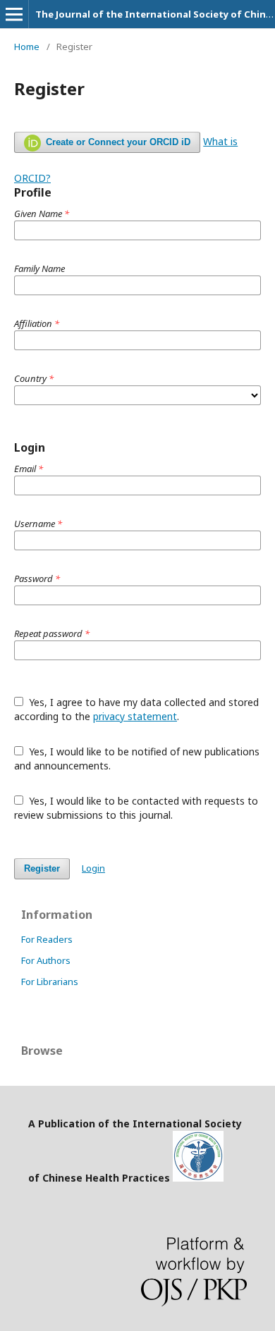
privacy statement (135, 716)
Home (26, 46)
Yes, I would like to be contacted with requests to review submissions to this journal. (136, 808)
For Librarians (49, 981)
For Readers (47, 939)
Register (42, 868)
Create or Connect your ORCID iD (116, 142)
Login (93, 868)
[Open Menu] (14, 14)
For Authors (46, 960)
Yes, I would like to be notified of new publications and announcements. (136, 758)
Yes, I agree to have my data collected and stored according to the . (136, 709)
